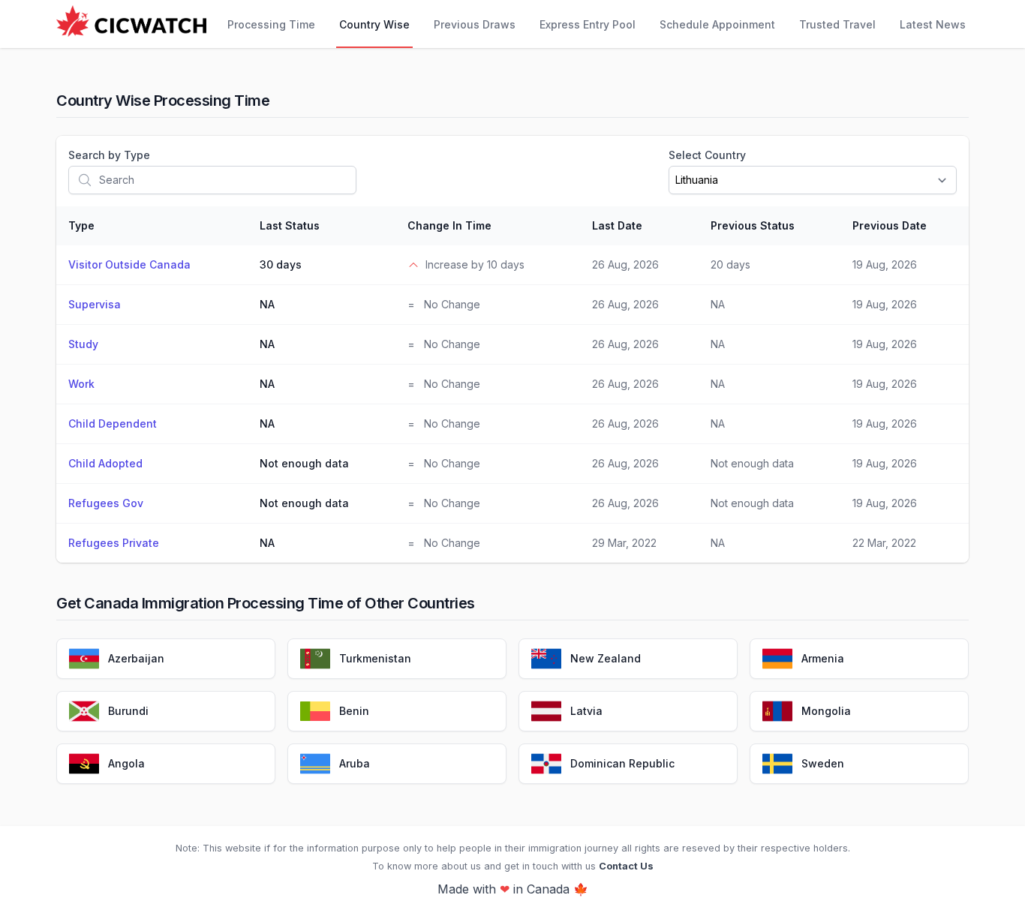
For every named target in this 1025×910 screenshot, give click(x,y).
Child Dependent (112, 423)
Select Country (707, 155)
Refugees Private (113, 542)
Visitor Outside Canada (129, 264)
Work (81, 383)
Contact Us (626, 866)
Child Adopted (105, 463)
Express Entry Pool (588, 24)
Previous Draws (475, 24)
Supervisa (94, 304)
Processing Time (271, 24)
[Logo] (131, 24)
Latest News (933, 24)
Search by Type (109, 155)
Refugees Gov (105, 503)
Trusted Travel (837, 24)
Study (83, 344)
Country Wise (374, 24)
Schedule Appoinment (717, 24)
